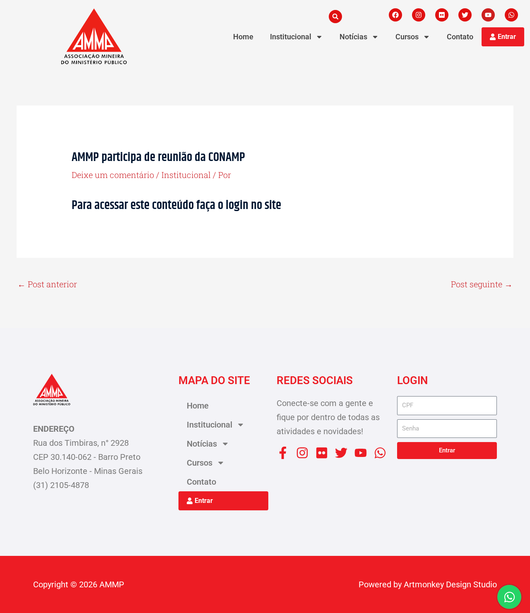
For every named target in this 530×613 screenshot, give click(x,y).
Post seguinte (482, 284)
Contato (460, 36)
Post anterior (47, 284)
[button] (335, 16)
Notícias (353, 36)
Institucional (290, 36)
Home (243, 36)
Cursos (407, 36)
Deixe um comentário (113, 174)
